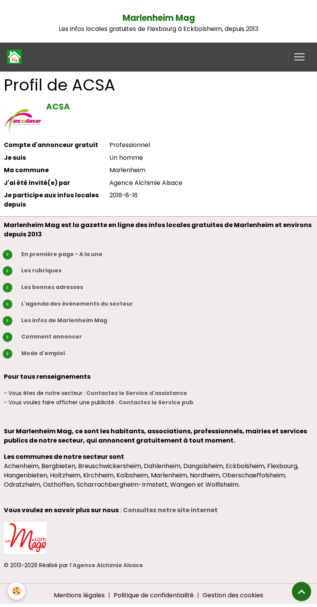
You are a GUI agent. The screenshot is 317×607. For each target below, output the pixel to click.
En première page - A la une (61, 254)
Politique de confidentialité (154, 595)
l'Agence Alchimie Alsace (106, 565)
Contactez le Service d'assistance (136, 393)
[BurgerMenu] (299, 57)
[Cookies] (16, 591)
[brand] (16, 57)
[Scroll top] (301, 591)
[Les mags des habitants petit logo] (25, 537)
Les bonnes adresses (52, 287)
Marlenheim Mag (159, 18)
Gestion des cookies (233, 595)
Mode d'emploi (43, 353)
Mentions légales (79, 595)
